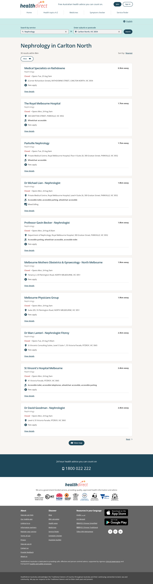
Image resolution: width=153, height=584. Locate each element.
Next (128, 439)
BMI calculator (54, 519)
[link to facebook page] (110, 531)
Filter (28, 59)
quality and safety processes (40, 564)
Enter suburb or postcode (85, 27)
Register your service (28, 532)
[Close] (66, 31)
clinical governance (113, 561)
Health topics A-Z (50, 12)
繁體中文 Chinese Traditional (87, 527)
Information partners (28, 527)
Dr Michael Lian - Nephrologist (42, 183)
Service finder (122, 12)
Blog (50, 515)
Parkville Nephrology (36, 143)
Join (117, 4)
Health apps (53, 523)
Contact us (25, 548)
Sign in (127, 4)
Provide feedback (27, 552)
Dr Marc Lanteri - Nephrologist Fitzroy (46, 333)
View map (79, 443)
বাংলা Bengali (80, 519)
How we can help (27, 515)
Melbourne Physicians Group (41, 297)
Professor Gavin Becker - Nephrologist (47, 222)
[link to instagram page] (115, 531)
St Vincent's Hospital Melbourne (43, 368)
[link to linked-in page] (120, 531)
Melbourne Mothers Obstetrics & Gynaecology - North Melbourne (63, 262)
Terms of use (25, 536)
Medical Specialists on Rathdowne (44, 68)
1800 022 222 (77, 468)
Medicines (74, 12)
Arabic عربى (80, 515)
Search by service (28, 27)
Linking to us (25, 523)
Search (128, 32)
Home (29, 12)
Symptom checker (97, 12)
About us (24, 556)
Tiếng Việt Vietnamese (84, 532)
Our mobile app (26, 519)
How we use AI (26, 544)
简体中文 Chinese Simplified (86, 523)
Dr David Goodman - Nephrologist (44, 408)
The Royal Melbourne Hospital (42, 103)
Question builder (55, 540)
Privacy (23, 540)
